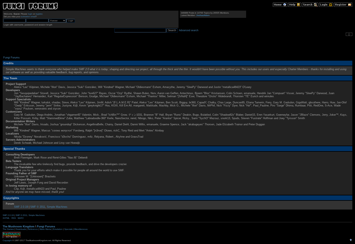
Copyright (7, 240)
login (30, 14)
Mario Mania (45, 229)
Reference (33, 229)
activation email (28, 16)
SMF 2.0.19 (21, 206)
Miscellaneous (81, 229)
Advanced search (188, 30)
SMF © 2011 (37, 206)
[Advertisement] (177, 46)
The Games (8, 229)
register (39, 14)
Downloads (21, 229)
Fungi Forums (46, 226)
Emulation (57, 229)
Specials (68, 229)
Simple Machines (57, 206)
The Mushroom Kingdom (19, 226)
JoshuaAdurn (203, 15)
